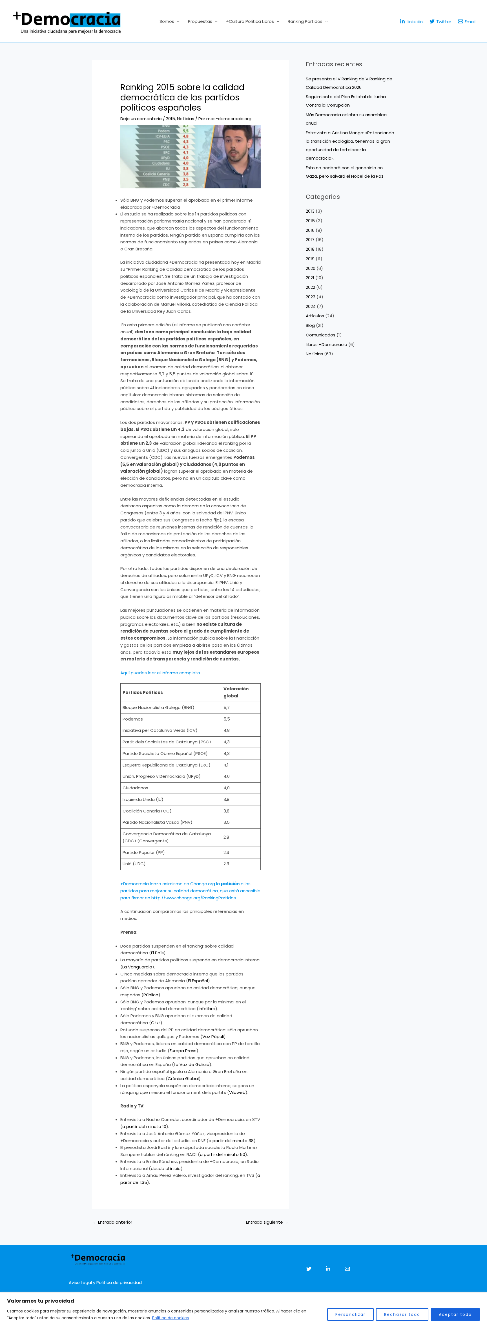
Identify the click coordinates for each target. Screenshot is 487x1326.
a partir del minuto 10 (144, 1126)
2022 (310, 287)
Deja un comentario (141, 119)
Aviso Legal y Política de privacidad (105, 1282)
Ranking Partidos (305, 21)
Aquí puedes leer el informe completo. (160, 673)
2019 (310, 259)
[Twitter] (308, 1268)
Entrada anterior (112, 1222)
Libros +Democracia (326, 344)
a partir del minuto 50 (222, 1154)
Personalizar (350, 1314)
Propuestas (200, 21)
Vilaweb (237, 1092)
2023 (310, 297)
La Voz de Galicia (191, 1064)
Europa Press (183, 1051)
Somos (167, 21)
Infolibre (207, 1009)
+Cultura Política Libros (250, 21)
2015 (170, 119)
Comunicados (320, 335)
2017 (310, 240)
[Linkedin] (328, 1268)
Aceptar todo (455, 1314)
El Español (198, 981)
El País (157, 953)
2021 (310, 278)
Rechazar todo (402, 1314)
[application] (177, 21)
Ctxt (155, 1023)
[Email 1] (347, 1268)
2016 (310, 230)
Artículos (315, 316)
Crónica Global (183, 1078)
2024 (311, 306)
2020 (310, 268)
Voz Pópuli (213, 1036)
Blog (310, 325)
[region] (243, 1309)
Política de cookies (170, 1318)
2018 (310, 249)
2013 (310, 211)
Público (150, 995)
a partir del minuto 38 (231, 1141)
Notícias (185, 119)
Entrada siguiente (267, 1222)
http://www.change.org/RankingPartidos (193, 898)
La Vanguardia (137, 967)
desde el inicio (166, 1168)
